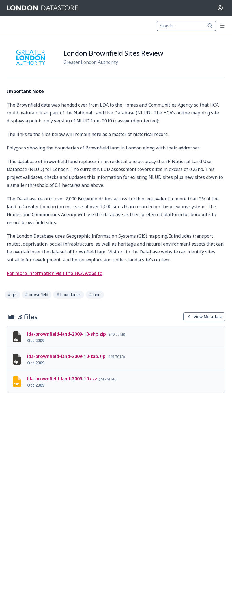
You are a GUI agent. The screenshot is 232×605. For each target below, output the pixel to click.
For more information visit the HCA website (54, 273)
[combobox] (186, 26)
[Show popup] (211, 26)
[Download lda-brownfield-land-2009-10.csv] (116, 381)
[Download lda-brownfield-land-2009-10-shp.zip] (116, 337)
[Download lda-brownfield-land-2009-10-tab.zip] (116, 359)
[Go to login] (220, 8)
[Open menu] (222, 25)
